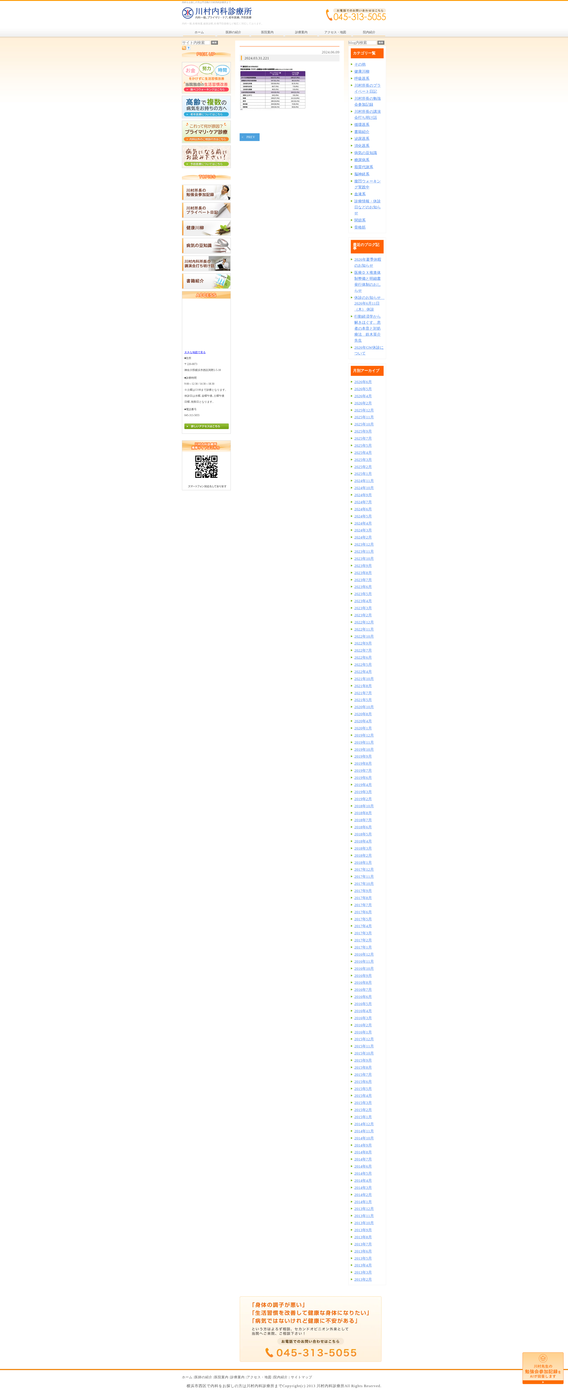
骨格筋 (360, 227)
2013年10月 (364, 1223)
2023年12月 (364, 544)
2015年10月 (364, 1053)
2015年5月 (363, 1089)
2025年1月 (363, 474)
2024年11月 (364, 481)
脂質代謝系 (363, 167)
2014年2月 (363, 1195)
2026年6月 (363, 382)
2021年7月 (363, 693)
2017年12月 (364, 869)
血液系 (360, 194)
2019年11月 (364, 742)
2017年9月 (363, 891)
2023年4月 (363, 601)
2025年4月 (363, 453)
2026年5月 (363, 389)
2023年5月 (363, 594)
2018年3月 (363, 848)
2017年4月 (363, 926)
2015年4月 (363, 1096)
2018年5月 (363, 834)
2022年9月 (363, 643)
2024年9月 (363, 495)
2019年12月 (364, 735)
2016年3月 (363, 1018)
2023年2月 (363, 615)
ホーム (187, 1377)
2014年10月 (364, 1138)
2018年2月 (363, 855)
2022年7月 (363, 650)
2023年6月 (363, 587)
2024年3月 (363, 530)
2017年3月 (363, 933)
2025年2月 (363, 467)
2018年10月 (364, 806)
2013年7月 (363, 1244)
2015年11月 (364, 1046)
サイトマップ (301, 1377)
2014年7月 (363, 1159)
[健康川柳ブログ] (206, 234)
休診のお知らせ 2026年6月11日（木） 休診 (369, 304)
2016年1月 (363, 1032)
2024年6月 (363, 509)
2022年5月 (363, 665)
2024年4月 (363, 523)
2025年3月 (363, 460)
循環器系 (361, 125)
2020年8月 (363, 714)
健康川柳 (361, 71)
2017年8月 (363, 898)
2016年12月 (364, 954)
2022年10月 (364, 636)
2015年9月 (363, 1060)
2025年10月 (364, 424)
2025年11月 (364, 417)
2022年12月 (364, 622)
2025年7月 (363, 438)
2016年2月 (363, 1025)
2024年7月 (363, 502)
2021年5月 (363, 700)
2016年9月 (363, 976)
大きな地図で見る (195, 352)
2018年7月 (363, 820)
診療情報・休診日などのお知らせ (367, 207)
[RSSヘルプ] (188, 49)
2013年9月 (363, 1230)
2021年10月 (364, 679)
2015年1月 (363, 1117)
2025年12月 (364, 410)
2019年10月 (364, 749)
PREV (251, 137)
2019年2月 (363, 799)
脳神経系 (361, 174)
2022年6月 (363, 657)
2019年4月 (363, 785)
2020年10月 (364, 707)
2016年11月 (364, 961)
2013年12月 (364, 1209)
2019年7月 (363, 771)
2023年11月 (364, 551)
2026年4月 (363, 396)
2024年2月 (363, 537)
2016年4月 (363, 1011)
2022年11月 (364, 629)
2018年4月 (363, 841)
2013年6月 (363, 1251)
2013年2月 (363, 1279)
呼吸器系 (361, 78)
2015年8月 (363, 1067)
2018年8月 (363, 813)
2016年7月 (363, 990)
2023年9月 (363, 566)
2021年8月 (363, 686)
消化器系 (361, 146)
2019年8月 (363, 763)
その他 (360, 64)
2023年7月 (363, 580)
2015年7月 (363, 1075)
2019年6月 (363, 778)
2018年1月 (363, 863)
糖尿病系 (361, 160)
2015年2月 (363, 1110)
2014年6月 (363, 1166)
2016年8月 (363, 982)
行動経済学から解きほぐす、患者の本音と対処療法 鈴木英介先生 (367, 328)
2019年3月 (363, 792)
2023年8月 (363, 573)
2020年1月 (363, 728)
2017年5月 (363, 919)
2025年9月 (363, 431)
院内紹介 (281, 1377)
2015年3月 (363, 1103)
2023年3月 (363, 608)
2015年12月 (364, 1039)
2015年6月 (363, 1082)
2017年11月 (364, 877)
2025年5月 (363, 445)
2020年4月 (363, 721)
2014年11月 (364, 1131)
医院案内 (221, 1377)
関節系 (360, 220)
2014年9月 (363, 1145)
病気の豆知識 (365, 153)
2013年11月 (364, 1216)
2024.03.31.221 (257, 58)
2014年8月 (363, 1152)
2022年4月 (363, 672)
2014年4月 (363, 1180)
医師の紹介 (203, 1377)
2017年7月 (363, 905)
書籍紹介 (361, 132)
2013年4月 (363, 1265)
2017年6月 (363, 912)
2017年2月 (363, 940)
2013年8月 (363, 1237)
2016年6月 (363, 997)
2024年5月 (363, 516)
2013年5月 (363, 1258)
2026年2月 (363, 403)
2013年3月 (363, 1272)
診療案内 (238, 1377)
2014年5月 (363, 1173)
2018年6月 (363, 827)
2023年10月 (364, 559)
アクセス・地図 (259, 1377)
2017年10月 (364, 884)
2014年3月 (363, 1188)
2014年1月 (363, 1202)
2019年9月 (363, 756)
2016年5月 (363, 1004)
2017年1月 (363, 947)
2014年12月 (364, 1124)
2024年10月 (364, 488)
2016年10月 (364, 969)
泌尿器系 (361, 139)
